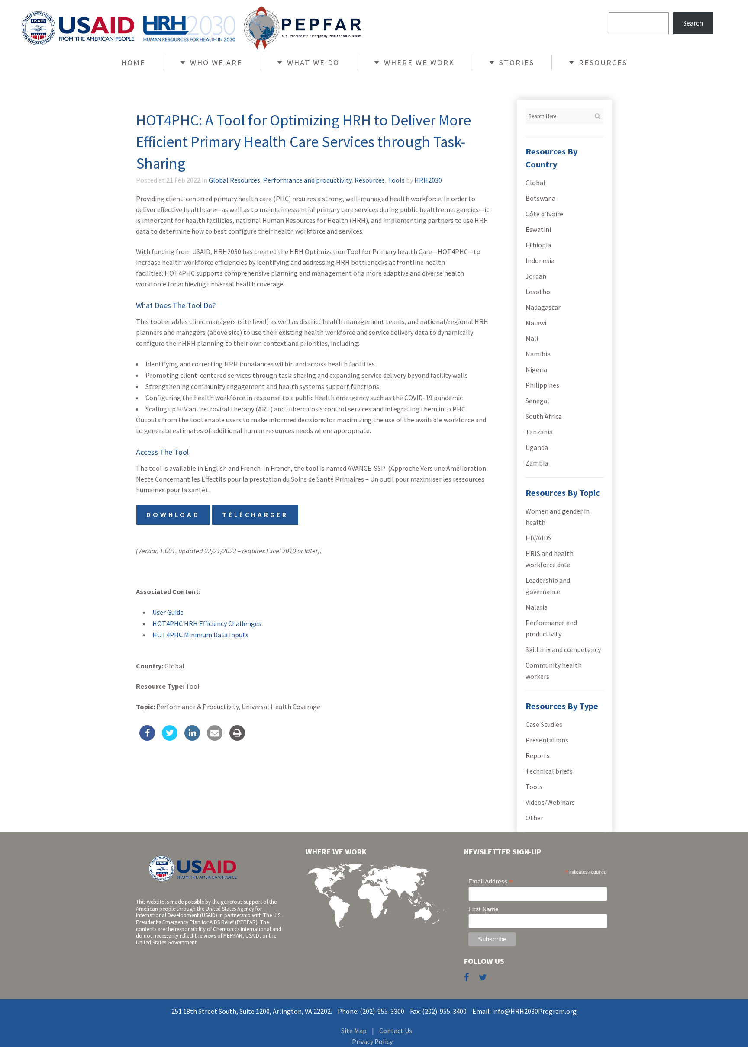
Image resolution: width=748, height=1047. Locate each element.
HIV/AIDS (538, 537)
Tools (396, 180)
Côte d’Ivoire (544, 213)
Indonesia (540, 260)
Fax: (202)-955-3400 (438, 1011)
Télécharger (255, 514)
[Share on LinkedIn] (192, 738)
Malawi (536, 322)
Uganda (537, 447)
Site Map (354, 1030)
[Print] (237, 738)
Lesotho (538, 291)
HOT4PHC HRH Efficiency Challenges (206, 623)
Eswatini (538, 229)
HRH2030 (428, 180)
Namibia (538, 354)
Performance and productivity (307, 180)
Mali (532, 338)
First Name (483, 909)
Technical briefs (549, 771)
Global (535, 182)
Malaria (537, 607)
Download (173, 514)
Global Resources (234, 180)
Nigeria (536, 369)
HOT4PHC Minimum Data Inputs (200, 634)
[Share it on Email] (214, 738)
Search (693, 23)
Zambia (537, 463)
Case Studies (544, 724)
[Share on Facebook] (147, 738)
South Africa (544, 416)
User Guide (168, 612)
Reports (538, 755)
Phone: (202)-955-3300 (371, 1011)
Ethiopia (538, 245)
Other (534, 817)
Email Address (490, 881)
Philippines (542, 385)
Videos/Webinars (550, 802)
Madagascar (543, 307)
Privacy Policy (372, 1041)
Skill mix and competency (563, 649)
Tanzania (539, 431)
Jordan (536, 276)
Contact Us (395, 1030)
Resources (370, 180)
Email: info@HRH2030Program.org (524, 1011)
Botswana (540, 198)
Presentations (547, 739)
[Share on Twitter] (169, 738)
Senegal (537, 400)
